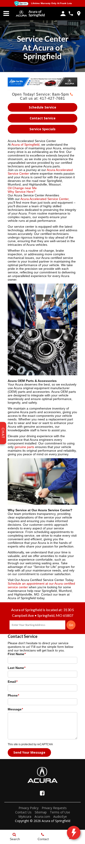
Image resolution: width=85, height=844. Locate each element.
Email (12, 681)
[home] (36, 13)
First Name (17, 654)
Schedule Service (42, 107)
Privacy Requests (54, 808)
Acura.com (42, 816)
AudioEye (60, 816)
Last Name (16, 668)
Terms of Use (60, 812)
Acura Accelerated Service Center (44, 199)
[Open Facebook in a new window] (42, 793)
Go (71, 625)
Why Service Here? (21, 191)
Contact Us (23, 812)
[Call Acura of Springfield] (71, 13)
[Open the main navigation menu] (6, 13)
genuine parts (24, 447)
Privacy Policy (29, 808)
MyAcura (24, 816)
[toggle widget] (73, 832)
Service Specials (42, 129)
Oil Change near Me (22, 188)
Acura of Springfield (25, 144)
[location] (79, 13)
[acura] (21, 13)
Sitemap (41, 812)
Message (15, 709)
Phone (13, 695)
